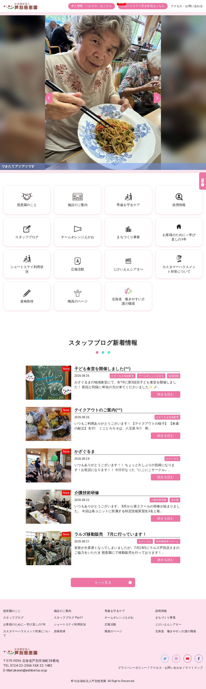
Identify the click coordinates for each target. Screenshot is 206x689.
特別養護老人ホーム (167, 541)
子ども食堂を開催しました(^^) (102, 368)
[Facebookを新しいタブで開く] (199, 659)
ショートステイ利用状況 (70, 624)
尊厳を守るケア (115, 611)
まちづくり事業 (165, 617)
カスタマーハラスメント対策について (26, 633)
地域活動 (174, 376)
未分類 (175, 500)
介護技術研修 (86, 492)
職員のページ (113, 631)
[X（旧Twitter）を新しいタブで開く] (165, 659)
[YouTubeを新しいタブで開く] (187, 659)
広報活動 (110, 624)
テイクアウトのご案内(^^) (98, 410)
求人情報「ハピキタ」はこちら (91, 6)
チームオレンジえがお (151, 376)
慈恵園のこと (12, 611)
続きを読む (165, 394)
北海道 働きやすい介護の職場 (175, 631)
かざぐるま (84, 451)
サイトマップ (194, 667)
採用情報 (161, 611)
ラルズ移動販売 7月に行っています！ (110, 534)
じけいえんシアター (168, 624)
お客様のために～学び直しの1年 (24, 624)
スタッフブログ (13, 617)
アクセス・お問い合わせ (187, 6)
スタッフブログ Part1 (68, 617)
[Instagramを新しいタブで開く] (176, 659)
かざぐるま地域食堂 (122, 376)
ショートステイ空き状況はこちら (143, 6)
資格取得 (60, 631)
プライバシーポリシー (132, 667)
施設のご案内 (62, 611)
